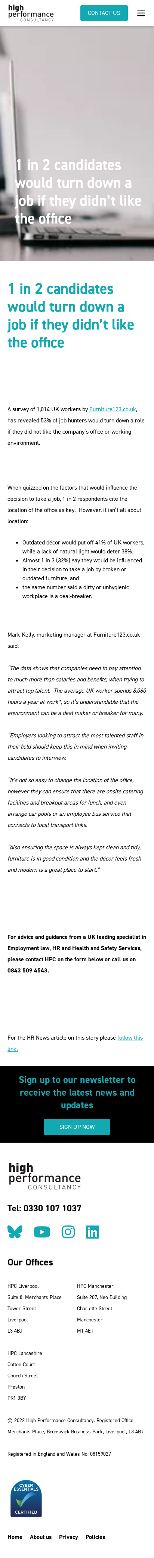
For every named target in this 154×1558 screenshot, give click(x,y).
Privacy (68, 1537)
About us (41, 1537)
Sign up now (77, 1127)
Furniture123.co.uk (112, 409)
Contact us (104, 13)
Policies (95, 1537)
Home (14, 1537)
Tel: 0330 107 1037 (44, 1208)
